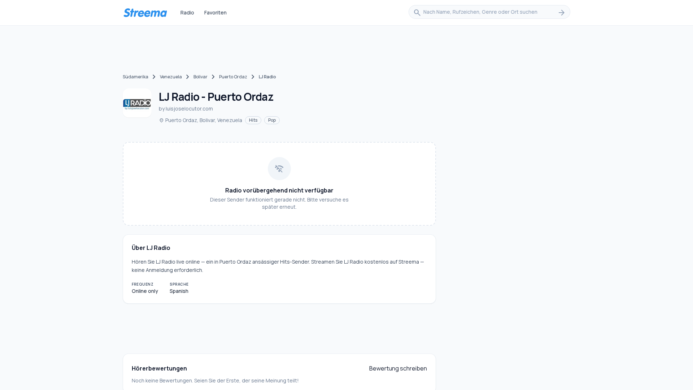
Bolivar (200, 77)
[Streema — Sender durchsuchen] (145, 13)
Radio (187, 12)
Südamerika (135, 77)
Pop (272, 120)
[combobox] (489, 12)
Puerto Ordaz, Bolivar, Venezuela (200, 120)
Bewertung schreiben (398, 368)
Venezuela (171, 77)
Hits (253, 120)
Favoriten (215, 12)
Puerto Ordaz (233, 77)
